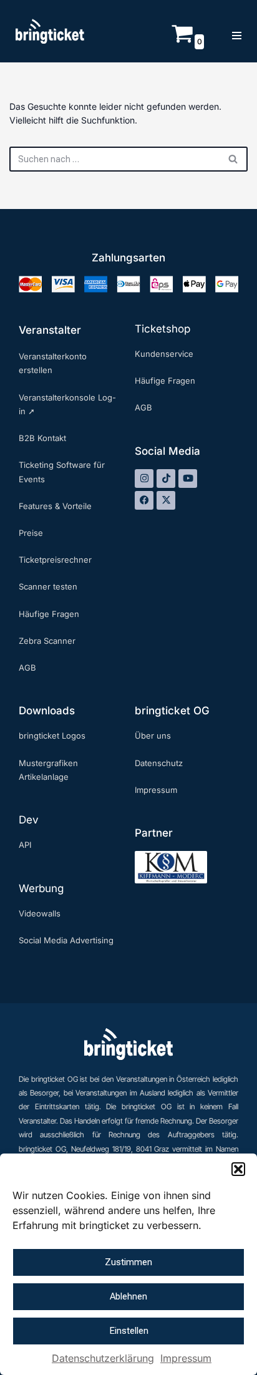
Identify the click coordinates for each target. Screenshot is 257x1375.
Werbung (41, 888)
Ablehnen (128, 1296)
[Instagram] (144, 478)
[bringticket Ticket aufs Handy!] (50, 31)
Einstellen (128, 1330)
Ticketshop (162, 329)
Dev (29, 820)
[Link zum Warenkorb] (182, 41)
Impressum (185, 1358)
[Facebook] (144, 500)
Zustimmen (128, 1262)
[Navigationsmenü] (236, 31)
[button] (238, 1169)
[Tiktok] (166, 478)
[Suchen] (234, 159)
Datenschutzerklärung (103, 1358)
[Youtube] (187, 478)
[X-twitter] (166, 500)
